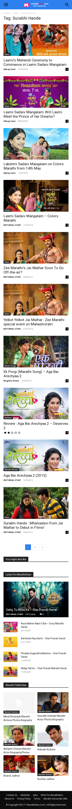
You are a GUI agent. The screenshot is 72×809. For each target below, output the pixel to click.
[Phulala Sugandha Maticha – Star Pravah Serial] (10, 657)
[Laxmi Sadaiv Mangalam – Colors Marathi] (36, 196)
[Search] (67, 4)
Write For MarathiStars (52, 795)
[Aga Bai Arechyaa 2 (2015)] (36, 455)
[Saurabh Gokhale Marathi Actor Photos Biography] (53, 702)
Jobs (35, 795)
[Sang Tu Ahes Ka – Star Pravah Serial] (36, 599)
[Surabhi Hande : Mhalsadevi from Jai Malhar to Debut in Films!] (36, 503)
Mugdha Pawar (11, 380)
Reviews (8, 417)
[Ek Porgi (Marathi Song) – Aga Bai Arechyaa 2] (36, 351)
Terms (37, 798)
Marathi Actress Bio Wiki (55, 798)
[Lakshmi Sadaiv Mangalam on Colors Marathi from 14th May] (36, 144)
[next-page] (42, 547)
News (7, 54)
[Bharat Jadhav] (19, 764)
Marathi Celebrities (16, 685)
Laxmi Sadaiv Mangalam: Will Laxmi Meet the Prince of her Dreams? (32, 114)
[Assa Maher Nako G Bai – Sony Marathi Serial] (10, 627)
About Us (9, 798)
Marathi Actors (45, 711)
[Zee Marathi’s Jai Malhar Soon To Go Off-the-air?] (36, 248)
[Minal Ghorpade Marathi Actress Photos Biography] (19, 703)
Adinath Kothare (46, 749)
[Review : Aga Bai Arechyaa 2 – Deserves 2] (36, 403)
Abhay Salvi (9, 69)
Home (6, 12)
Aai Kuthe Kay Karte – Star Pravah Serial (43, 638)
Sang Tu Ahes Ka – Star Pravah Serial (31, 610)
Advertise (25, 795)
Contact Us (11, 795)
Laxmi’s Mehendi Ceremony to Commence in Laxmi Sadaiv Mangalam (34, 62)
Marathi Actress (12, 712)
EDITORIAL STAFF (12, 225)
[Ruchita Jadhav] (53, 765)
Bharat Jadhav (11, 775)
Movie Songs (10, 366)
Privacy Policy (24, 798)
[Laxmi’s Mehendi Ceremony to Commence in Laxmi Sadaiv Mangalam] (36, 40)
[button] (6, 4)
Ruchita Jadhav (46, 779)
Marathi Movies (11, 469)
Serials (7, 210)
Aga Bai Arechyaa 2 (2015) (24, 475)
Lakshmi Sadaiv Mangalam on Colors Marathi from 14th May (33, 166)
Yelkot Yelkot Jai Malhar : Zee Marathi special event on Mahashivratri (33, 322)
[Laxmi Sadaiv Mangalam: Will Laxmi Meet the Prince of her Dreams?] (36, 92)
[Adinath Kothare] (53, 736)
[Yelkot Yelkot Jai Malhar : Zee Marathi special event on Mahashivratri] (36, 299)
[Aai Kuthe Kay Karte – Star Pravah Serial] (10, 642)
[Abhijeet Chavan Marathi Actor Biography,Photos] (19, 735)
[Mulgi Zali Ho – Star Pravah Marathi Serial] (10, 672)
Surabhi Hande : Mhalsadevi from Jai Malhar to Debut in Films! (33, 525)
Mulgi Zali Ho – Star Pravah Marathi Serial (44, 668)
